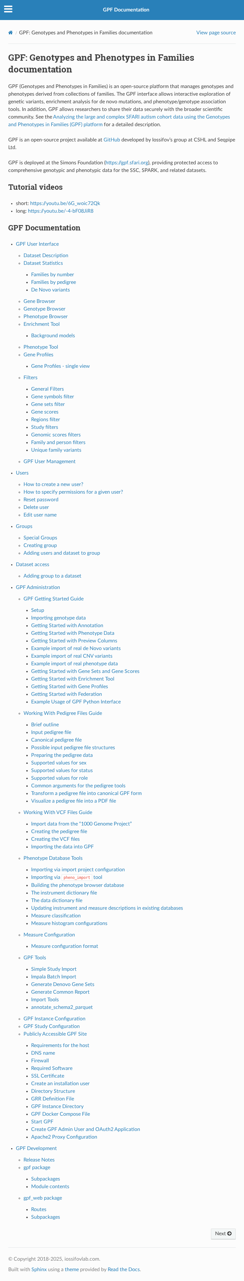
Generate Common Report (60, 992)
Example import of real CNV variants (71, 656)
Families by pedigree (53, 282)
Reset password (41, 499)
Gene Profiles (38, 354)
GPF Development (36, 1148)
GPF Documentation (126, 9)
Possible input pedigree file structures (73, 747)
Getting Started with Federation (66, 694)
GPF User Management (50, 461)
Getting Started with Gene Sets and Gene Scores (85, 671)
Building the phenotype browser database (77, 885)
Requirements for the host (60, 1045)
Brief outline (45, 724)
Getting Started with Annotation (67, 625)
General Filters (47, 389)
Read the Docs (124, 1269)
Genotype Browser (44, 309)
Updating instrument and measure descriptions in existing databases (107, 908)
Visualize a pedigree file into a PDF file (73, 801)
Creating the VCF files (55, 839)
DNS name (43, 1053)
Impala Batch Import (53, 976)
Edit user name (40, 514)
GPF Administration (38, 587)
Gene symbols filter (52, 396)
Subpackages (45, 1179)
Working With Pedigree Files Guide (63, 713)
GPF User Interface (37, 244)
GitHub (112, 139)
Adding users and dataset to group (62, 553)
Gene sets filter (48, 404)
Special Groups (40, 537)
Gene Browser (39, 301)
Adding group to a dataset (52, 576)
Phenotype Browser (46, 316)
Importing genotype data (58, 617)
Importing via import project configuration (78, 869)
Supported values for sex (58, 762)
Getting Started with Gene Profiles (69, 686)
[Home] (10, 32)
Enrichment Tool (42, 324)
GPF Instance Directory (57, 1106)
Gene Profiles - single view (60, 366)
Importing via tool (66, 877)
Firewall (40, 1060)
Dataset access (32, 564)
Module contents (50, 1186)
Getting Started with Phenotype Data (72, 633)
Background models (53, 335)
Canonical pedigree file (56, 740)
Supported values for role (59, 778)
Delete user (36, 507)
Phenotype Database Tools (53, 858)
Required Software (51, 1068)
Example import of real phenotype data (74, 663)
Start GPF (42, 1121)
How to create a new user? (53, 484)
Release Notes (39, 1159)
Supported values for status (62, 770)
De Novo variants (50, 289)
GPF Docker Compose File (60, 1114)
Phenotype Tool (41, 347)
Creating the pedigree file (59, 831)
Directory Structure (53, 1091)
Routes (38, 1209)
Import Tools (45, 999)
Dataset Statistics (43, 263)
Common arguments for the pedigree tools (78, 785)
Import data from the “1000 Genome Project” (81, 823)
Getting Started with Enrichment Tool (72, 679)
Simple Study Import (54, 969)
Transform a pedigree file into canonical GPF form (86, 793)
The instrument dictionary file (64, 892)
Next (221, 1233)
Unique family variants (56, 450)
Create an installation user (60, 1083)
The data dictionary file (56, 900)
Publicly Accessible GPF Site (55, 1034)
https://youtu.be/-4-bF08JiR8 (60, 211)
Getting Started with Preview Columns (74, 640)
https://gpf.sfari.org (126, 162)
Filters (30, 377)
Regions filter (45, 419)
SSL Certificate (47, 1076)
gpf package (37, 1167)
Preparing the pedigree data (62, 755)
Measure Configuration (49, 934)
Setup (37, 610)
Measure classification (56, 915)
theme (72, 1269)
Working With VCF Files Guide (58, 812)
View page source (216, 32)
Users (22, 473)
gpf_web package (43, 1198)
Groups (24, 526)
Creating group (40, 545)
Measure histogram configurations (69, 923)
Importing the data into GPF (62, 846)
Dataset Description (46, 255)
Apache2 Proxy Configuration (64, 1137)
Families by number (52, 274)
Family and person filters (58, 442)
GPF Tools (35, 957)
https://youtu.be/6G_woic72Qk (65, 203)
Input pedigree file (51, 732)
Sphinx (39, 1269)
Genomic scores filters (56, 434)
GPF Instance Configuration (54, 1018)
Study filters (44, 427)
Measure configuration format (64, 946)
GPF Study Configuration (52, 1026)
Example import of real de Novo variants (76, 648)
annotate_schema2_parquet (62, 1007)
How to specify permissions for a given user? (73, 492)
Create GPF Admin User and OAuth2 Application (85, 1129)
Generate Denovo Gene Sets (62, 984)
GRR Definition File (52, 1098)
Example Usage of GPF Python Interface (76, 701)
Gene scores (44, 411)
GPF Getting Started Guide (54, 598)
